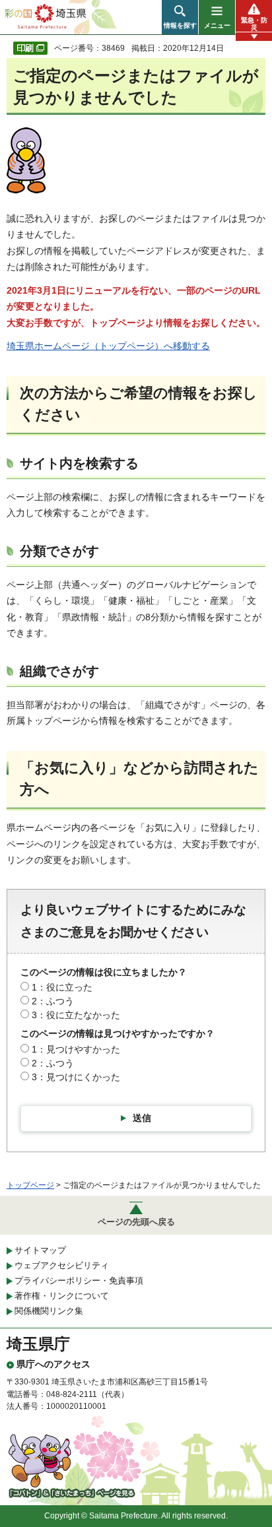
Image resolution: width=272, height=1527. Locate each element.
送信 (142, 1118)
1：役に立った (62, 987)
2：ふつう (53, 1001)
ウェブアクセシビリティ (62, 1265)
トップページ (30, 1185)
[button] (180, 17)
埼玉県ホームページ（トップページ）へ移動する (108, 346)
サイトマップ (40, 1250)
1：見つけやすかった (76, 1049)
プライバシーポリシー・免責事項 (79, 1280)
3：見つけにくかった (76, 1077)
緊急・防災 (254, 23)
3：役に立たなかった (76, 1015)
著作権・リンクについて (62, 1296)
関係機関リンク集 (49, 1311)
